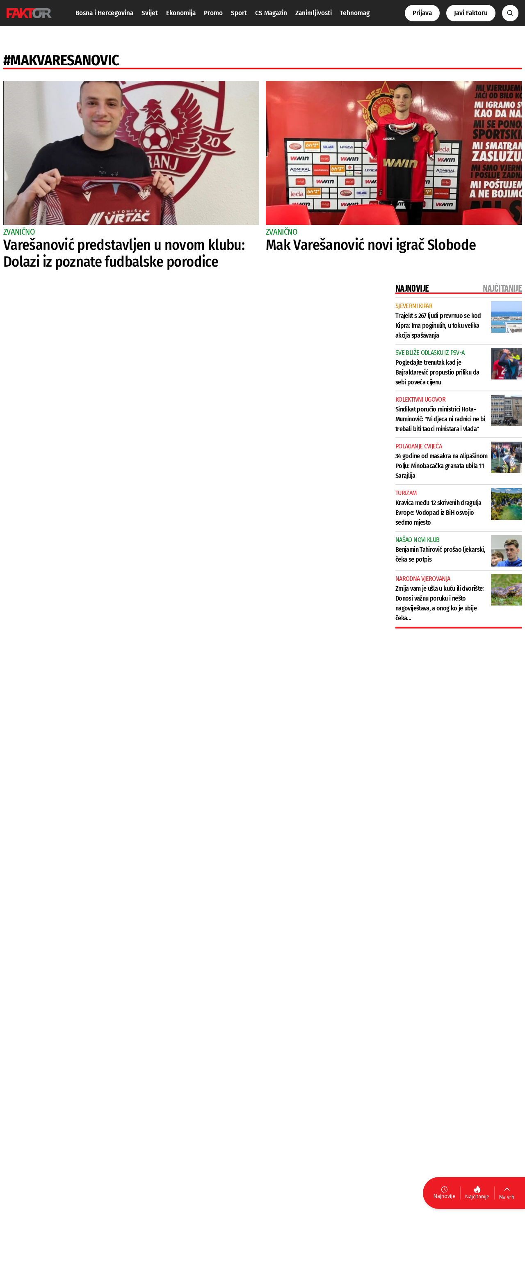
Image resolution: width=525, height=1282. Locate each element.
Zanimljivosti (313, 13)
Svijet (150, 13)
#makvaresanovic (61, 60)
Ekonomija (181, 13)
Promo (213, 13)
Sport (239, 13)
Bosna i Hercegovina (104, 13)
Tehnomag (355, 13)
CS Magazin (271, 13)
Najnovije (444, 1196)
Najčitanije (477, 1196)
